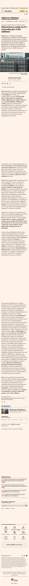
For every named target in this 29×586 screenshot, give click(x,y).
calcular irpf (5, 529)
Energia (16, 21)
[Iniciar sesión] (27, 11)
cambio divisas (14, 534)
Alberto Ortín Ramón (14, 78)
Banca (3, 21)
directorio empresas (23, 534)
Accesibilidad (13, 573)
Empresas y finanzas (10, 18)
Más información (4, 425)
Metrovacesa (4, 419)
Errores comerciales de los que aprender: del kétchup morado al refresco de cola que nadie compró (13, 481)
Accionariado (15, 419)
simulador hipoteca (14, 529)
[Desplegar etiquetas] (27, 419)
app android (23, 539)
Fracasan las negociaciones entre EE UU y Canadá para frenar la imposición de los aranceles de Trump (14, 486)
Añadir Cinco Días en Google (9, 87)
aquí (21, 428)
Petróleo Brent (23, 8)
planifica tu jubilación (5, 534)
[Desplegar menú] (2, 11)
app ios (14, 539)
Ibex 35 (3, 8)
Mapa (18, 573)
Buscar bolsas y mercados (8, 501)
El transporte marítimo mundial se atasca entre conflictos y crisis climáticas (13, 495)
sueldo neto (23, 529)
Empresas (21, 419)
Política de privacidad (7, 573)
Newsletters (23, 573)
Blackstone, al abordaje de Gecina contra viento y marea (17, 410)
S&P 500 (12, 8)
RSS (20, 573)
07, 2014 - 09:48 (16, 79)
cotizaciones (5, 539)
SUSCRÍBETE (22, 11)
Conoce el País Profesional (14, 544)
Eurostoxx (7, 508)
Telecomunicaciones (9, 21)
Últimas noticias (5, 476)
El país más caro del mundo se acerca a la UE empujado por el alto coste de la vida (13, 491)
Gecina (9, 419)
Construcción (21, 21)
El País (26, 14)
